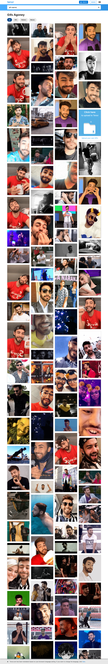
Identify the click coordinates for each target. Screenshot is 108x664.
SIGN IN (93, 2)
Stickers (23, 20)
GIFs (16, 20)
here (83, 661)
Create (84, 2)
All (9, 20)
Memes (32, 20)
